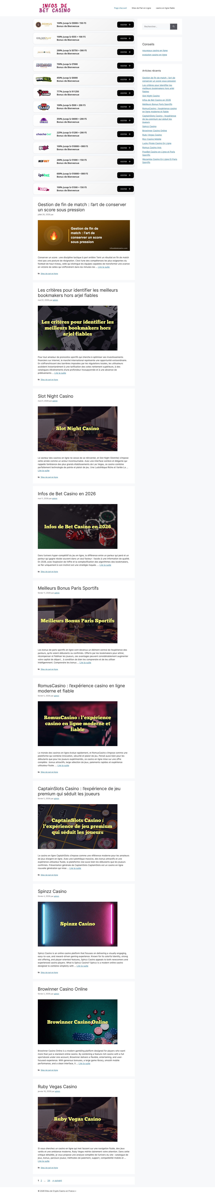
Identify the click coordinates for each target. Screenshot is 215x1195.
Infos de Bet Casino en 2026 (67, 493)
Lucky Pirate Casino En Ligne (156, 143)
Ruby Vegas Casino (57, 1086)
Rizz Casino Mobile (151, 139)
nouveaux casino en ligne (155, 50)
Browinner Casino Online (62, 989)
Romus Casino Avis (151, 147)
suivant (57, 1180)
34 (49, 1180)
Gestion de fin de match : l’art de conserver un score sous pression (82, 207)
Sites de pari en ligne (49, 273)
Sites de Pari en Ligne (141, 8)
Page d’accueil (120, 8)
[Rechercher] (173, 27)
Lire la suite (104, 267)
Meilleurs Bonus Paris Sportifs (68, 588)
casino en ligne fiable (165, 8)
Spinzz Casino (52, 891)
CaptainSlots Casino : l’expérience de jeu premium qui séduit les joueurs (79, 791)
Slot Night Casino (55, 396)
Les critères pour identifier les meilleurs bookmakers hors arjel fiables (78, 292)
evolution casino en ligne (154, 55)
